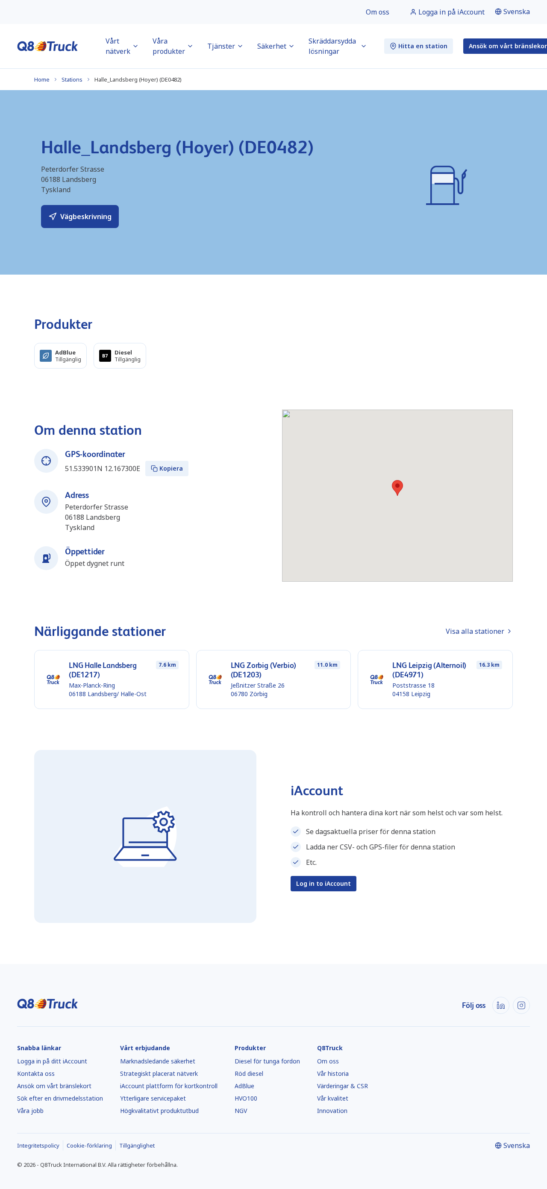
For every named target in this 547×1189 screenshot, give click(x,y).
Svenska (516, 11)
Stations (72, 79)
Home (42, 79)
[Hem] (47, 46)
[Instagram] (521, 1005)
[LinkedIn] (500, 1005)
